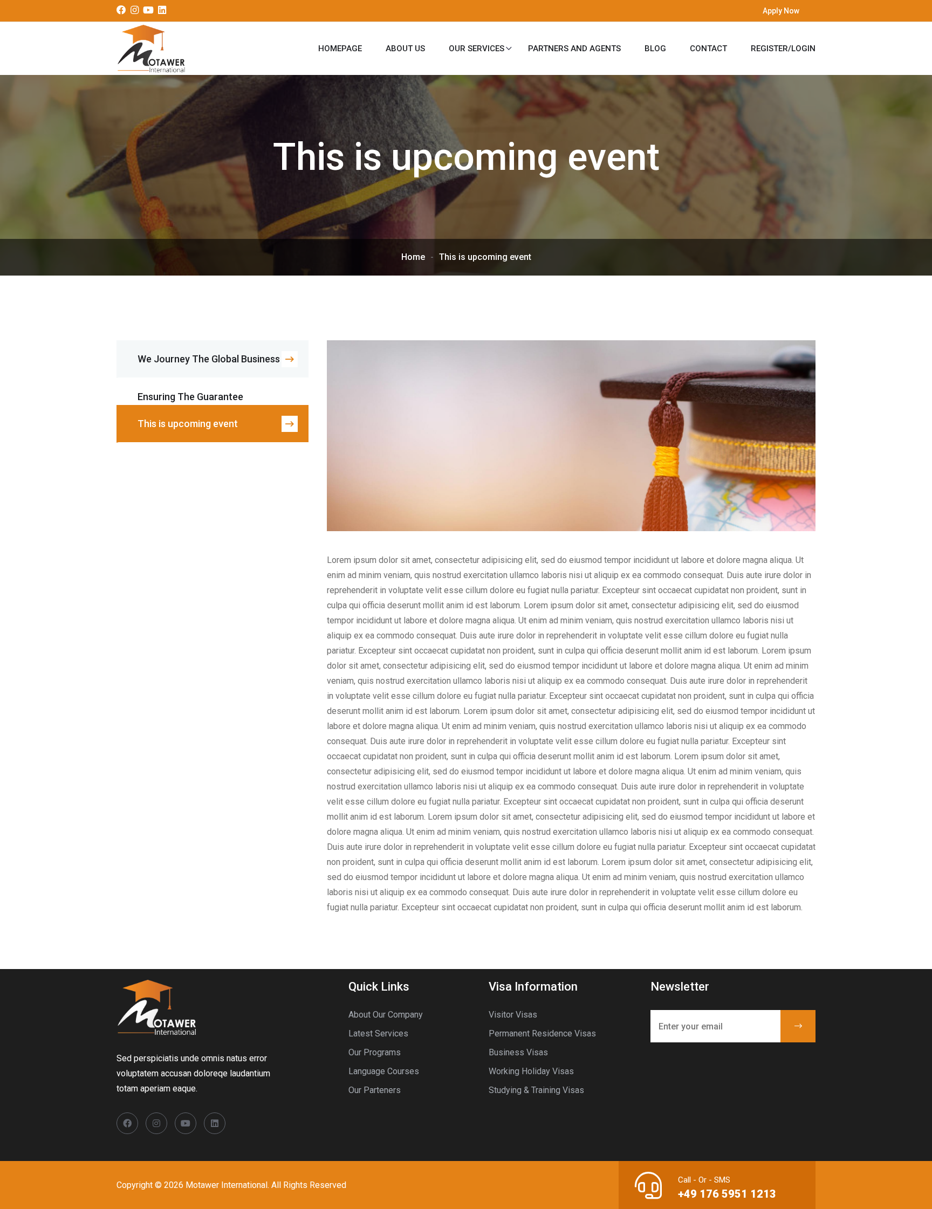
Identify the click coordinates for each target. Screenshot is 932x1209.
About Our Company (385, 1014)
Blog (655, 48)
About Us (405, 48)
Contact (708, 48)
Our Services (476, 48)
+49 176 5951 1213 (727, 1193)
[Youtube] (148, 10)
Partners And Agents (574, 48)
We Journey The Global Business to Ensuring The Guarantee (215, 365)
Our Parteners (374, 1090)
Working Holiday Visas (531, 1071)
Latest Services (378, 1033)
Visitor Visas (513, 1014)
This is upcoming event (188, 423)
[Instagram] (135, 10)
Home (413, 257)
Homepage (340, 48)
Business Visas (518, 1052)
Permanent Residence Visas (542, 1033)
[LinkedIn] (162, 10)
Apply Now (781, 10)
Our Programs (374, 1052)
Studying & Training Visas (536, 1090)
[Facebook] (121, 10)
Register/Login (783, 48)
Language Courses (383, 1071)
